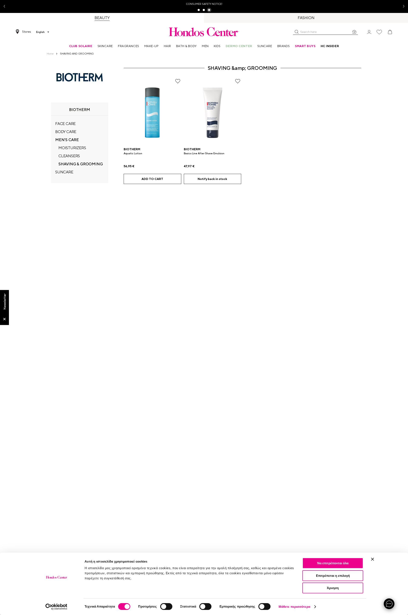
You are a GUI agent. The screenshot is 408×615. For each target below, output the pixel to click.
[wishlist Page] (379, 32)
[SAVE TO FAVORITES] (177, 81)
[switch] (166, 606)
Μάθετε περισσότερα (294, 606)
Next (402, 6)
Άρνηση (333, 588)
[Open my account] (369, 31)
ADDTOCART (152, 179)
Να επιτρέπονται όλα (332, 563)
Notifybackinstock (212, 179)
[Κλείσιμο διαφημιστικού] (372, 559)
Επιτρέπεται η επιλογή (333, 575)
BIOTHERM (132, 149)
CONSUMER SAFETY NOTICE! (204, 4)
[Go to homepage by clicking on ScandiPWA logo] (204, 31)
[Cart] (390, 32)
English (40, 32)
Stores (26, 31)
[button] (297, 32)
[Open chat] (389, 603)
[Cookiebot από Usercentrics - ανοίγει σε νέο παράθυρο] (56, 607)
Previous (6, 6)
